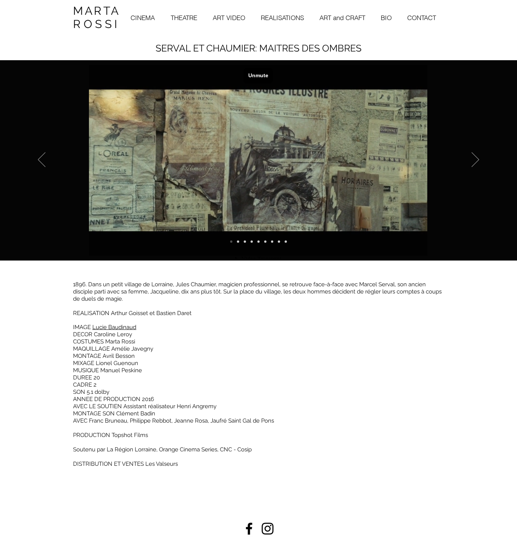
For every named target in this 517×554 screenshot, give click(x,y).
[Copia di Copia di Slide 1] (272, 241)
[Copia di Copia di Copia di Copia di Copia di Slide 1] (279, 241)
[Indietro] (41, 160)
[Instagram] (268, 529)
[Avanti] (475, 160)
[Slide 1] (258, 241)
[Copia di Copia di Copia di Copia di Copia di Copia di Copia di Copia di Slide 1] (238, 241)
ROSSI (96, 24)
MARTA (96, 10)
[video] (231, 241)
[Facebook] (249, 529)
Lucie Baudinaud (114, 327)
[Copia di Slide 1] (252, 241)
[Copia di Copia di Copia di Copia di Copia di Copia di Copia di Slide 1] (286, 241)
